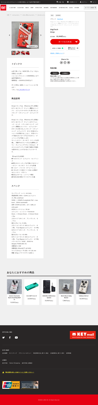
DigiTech (60, 19)
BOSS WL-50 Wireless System (49, 297)
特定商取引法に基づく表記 (40, 353)
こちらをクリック (24, 89)
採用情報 (68, 353)
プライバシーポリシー (25, 353)
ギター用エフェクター (28, 15)
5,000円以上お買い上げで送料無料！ (15, 2)
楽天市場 (4, 363)
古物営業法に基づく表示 (57, 353)
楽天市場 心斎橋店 (27, 363)
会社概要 (4, 353)
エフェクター (16, 15)
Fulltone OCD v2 (83, 296)
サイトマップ (13, 353)
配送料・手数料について (57, 53)
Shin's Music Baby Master (66, 297)
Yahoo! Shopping (14, 363)
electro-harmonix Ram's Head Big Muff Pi (14, 297)
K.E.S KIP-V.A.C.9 (32, 296)
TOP (8, 15)
